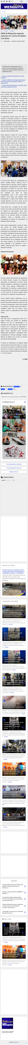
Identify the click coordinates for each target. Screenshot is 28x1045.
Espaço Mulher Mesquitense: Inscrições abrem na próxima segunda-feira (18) (14, 86)
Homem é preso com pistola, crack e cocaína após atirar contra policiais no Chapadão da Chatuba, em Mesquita (13, 571)
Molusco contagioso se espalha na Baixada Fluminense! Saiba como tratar (14, 705)
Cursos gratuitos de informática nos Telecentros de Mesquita (13, 441)
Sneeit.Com (16, 1042)
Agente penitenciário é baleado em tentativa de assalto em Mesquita (12, 772)
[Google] (7, 1)
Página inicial (14, 471)
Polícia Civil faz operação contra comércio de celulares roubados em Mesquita (13, 659)
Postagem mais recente (14, 464)
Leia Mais (11, 624)
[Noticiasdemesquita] (14, 1)
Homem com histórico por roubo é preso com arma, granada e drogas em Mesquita (14, 794)
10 (4, 814)
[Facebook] (4, 1)
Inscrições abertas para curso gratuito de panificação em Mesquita (13, 428)
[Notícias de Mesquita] (14, 8)
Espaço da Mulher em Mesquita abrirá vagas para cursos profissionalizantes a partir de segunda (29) (13, 81)
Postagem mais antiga (14, 468)
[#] (1, 1)
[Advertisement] (12, 53)
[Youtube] (9, 1)
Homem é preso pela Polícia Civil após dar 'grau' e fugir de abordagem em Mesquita (13, 682)
